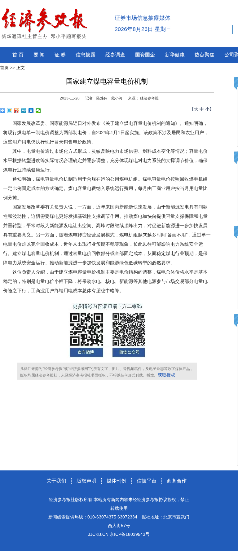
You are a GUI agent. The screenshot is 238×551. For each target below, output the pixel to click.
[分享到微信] (38, 110)
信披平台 (146, 480)
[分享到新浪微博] (17, 110)
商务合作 (177, 480)
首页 (4, 67)
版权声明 (86, 480)
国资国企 (145, 54)
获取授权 (166, 375)
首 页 (18, 54)
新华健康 (175, 54)
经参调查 (115, 54)
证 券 (60, 54)
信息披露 (85, 54)
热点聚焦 (204, 54)
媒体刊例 (116, 480)
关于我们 (56, 480)
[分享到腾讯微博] (24, 110)
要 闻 (39, 54)
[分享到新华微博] (9, 110)
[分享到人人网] (31, 110)
